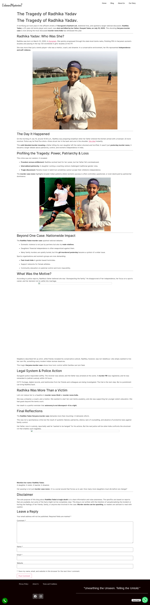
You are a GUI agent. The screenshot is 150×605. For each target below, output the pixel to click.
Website (20, 563)
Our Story (132, 3)
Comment (21, 520)
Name (20, 546)
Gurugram (52, 41)
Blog (112, 3)
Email (19, 555)
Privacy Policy (23, 584)
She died (92, 141)
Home (104, 3)
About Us (121, 3)
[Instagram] (40, 596)
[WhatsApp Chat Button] (145, 600)
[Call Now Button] (5, 600)
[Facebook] (35, 596)
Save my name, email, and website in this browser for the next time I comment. (49, 571)
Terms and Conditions (50, 584)
